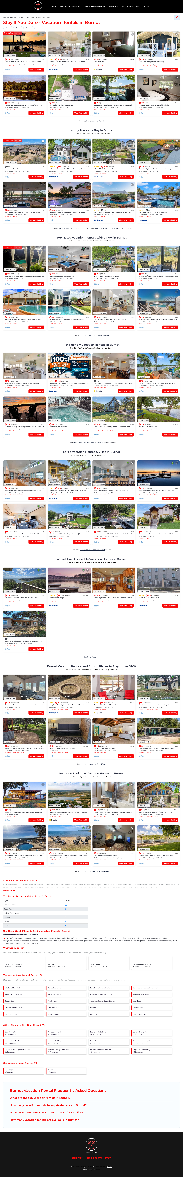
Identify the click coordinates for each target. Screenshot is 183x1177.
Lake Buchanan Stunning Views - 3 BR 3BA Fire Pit (112, 426)
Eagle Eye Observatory (13, 994)
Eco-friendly (33, 934)
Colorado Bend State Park (14, 1008)
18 (66, 913)
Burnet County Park (55, 988)
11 (65, 917)
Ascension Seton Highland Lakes (102, 1001)
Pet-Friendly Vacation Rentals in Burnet (88, 443)
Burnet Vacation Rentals (95, 121)
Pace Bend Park (11, 1014)
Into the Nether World (130, 6)
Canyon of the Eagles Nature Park (145, 988)
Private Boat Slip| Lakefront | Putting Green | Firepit (23, 212)
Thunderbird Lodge (56, 598)
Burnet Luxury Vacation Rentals (70, 228)
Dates (8, 28)
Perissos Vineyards (54, 994)
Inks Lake (93, 1014)
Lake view (23, 934)
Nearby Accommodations (95, 6)
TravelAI (109, 1167)
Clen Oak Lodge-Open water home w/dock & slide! (157, 383)
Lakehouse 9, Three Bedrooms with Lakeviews (156, 855)
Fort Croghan (52, 1001)
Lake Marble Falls (139, 1014)
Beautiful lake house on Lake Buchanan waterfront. (23, 641)
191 (66, 905)
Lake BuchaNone (54, 1008)
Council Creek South (63, 431)
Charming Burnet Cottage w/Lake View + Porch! (156, 812)
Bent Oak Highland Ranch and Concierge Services (112, 212)
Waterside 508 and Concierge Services (153, 212)
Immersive (113, 6)
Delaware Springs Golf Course (101, 994)
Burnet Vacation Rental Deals (95, 764)
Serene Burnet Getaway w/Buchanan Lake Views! (67, 61)
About (146, 6)
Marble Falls (8, 66)
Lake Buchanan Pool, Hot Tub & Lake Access (110, 319)
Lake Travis (137, 1001)
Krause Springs (53, 1014)
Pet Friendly (13, 934)
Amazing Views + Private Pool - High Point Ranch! (23, 319)
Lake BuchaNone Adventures (101, 988)
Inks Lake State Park (12, 988)
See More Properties (91, 657)
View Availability (36, 70)
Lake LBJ (93, 1008)
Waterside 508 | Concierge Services (62, 276)
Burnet (15, 66)
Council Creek (10, 1001)
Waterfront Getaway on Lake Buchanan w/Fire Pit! (23, 490)
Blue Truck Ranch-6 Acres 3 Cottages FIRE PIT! (111, 490)
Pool (5, 934)
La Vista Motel (99, 61)
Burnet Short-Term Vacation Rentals (95, 871)
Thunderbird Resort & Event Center (106, 705)
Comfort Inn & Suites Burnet (149, 598)
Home (53, 6)
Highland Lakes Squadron (142, 994)
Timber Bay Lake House (58, 426)
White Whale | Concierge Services (106, 276)
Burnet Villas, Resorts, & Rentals (107, 228)
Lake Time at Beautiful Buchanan (106, 855)
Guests (28, 28)
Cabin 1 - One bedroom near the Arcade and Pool (157, 748)
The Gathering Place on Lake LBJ (61, 105)
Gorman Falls (138, 1008)
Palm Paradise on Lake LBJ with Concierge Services (68, 169)
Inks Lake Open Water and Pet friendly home (155, 105)
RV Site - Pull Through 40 (148, 426)
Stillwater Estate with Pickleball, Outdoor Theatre (67, 212)
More (38, 28)
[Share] (177, 17)
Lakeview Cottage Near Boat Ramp (151, 61)
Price (17, 28)
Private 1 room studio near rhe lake (62, 748)
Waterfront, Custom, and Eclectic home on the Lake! (68, 812)
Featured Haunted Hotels (70, 6)
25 (65, 909)
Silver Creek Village (152, 66)
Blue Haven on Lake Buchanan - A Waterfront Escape (24, 534)
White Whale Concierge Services (106, 169)
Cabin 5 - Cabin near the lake (104, 748)
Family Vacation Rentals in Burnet (92, 550)
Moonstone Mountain (12, 169)
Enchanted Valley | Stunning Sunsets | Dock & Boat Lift (24, 426)
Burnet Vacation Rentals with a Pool (95, 335)
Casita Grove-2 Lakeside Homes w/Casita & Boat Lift (113, 105)
